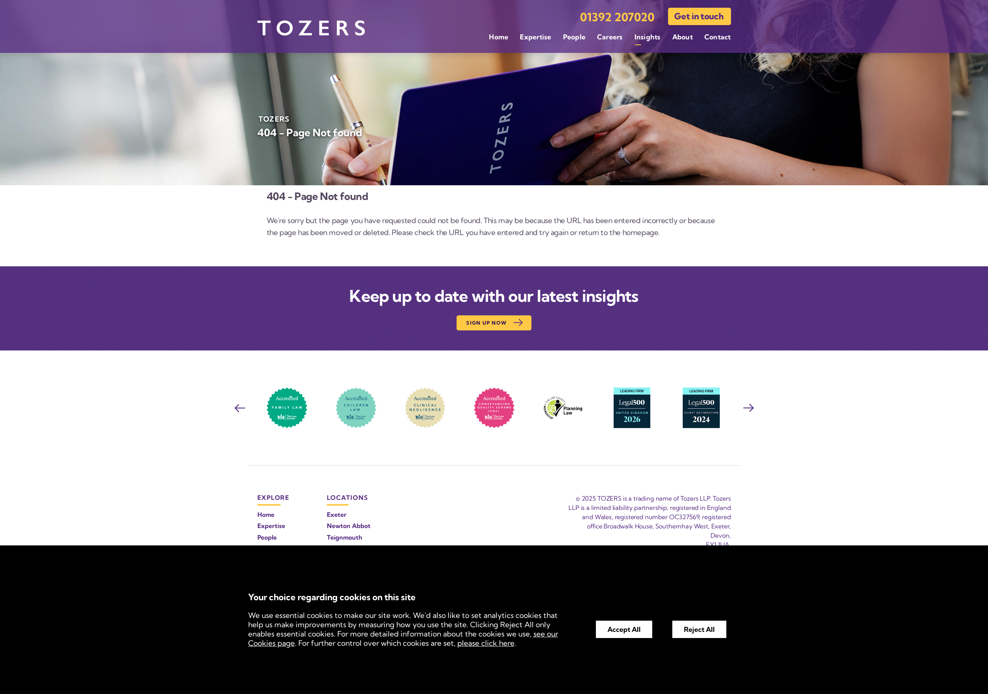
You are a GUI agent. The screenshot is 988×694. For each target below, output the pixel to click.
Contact (717, 37)
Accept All (624, 629)
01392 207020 (617, 17)
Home (498, 37)
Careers (610, 37)
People (574, 37)
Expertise (535, 37)
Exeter (337, 514)
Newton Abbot (348, 526)
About (682, 37)
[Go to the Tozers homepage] (311, 28)
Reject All (699, 629)
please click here (485, 643)
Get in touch (698, 16)
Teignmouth (344, 537)
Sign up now (486, 323)
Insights (647, 37)
